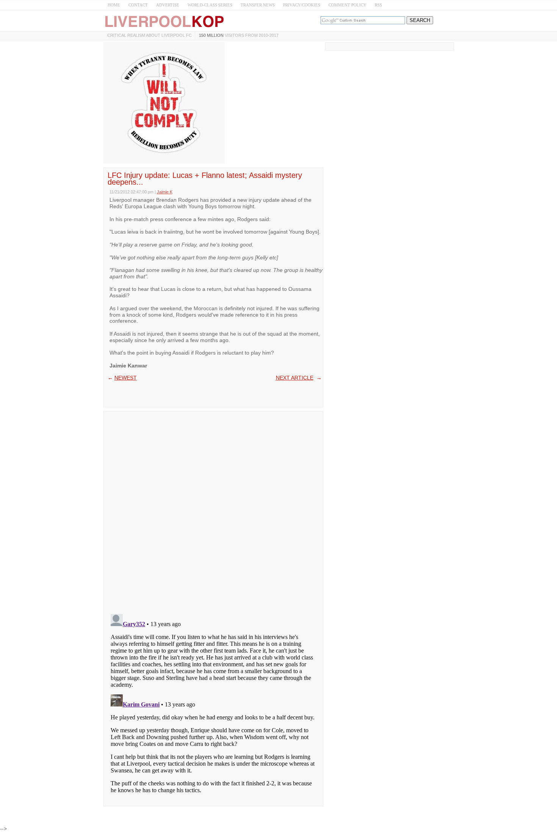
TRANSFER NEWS (258, 5)
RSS (378, 5)
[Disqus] (213, 510)
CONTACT (138, 5)
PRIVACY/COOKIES (301, 5)
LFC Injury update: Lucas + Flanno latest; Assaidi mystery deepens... (205, 178)
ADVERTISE (167, 5)
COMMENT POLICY (347, 5)
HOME (114, 5)
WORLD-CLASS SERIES (210, 5)
